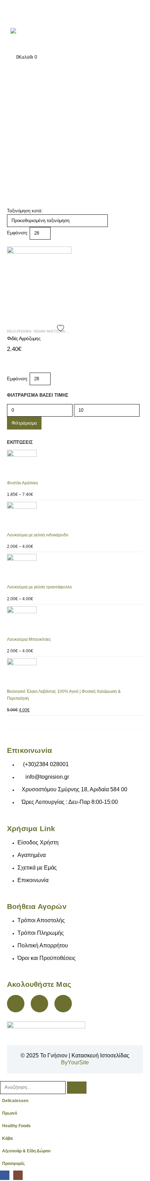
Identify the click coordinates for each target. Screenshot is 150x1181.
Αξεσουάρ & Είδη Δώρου (26, 1151)
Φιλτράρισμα (24, 423)
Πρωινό (9, 1113)
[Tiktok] (63, 1003)
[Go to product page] (75, 464)
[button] (10, 242)
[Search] (77, 1087)
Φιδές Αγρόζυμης (23, 338)
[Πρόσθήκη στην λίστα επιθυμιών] (61, 328)
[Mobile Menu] (14, 12)
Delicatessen (15, 1100)
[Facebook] (15, 1003)
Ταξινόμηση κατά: (25, 210)
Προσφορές (13, 1163)
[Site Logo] (33, 37)
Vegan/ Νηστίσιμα (49, 331)
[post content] (39, 279)
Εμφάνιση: (17, 232)
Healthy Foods (16, 1125)
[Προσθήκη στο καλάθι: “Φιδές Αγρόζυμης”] (60, 258)
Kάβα (7, 1138)
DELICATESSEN (19, 331)
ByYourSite (75, 1062)
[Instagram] (39, 1003)
